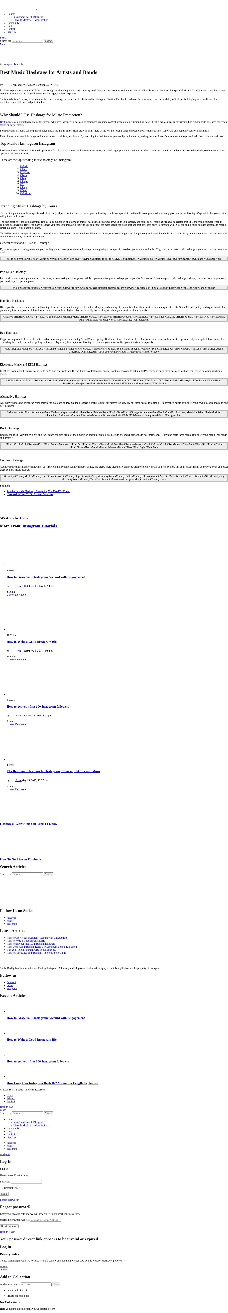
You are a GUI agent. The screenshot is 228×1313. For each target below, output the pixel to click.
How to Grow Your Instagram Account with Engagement (46, 577)
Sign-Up (11, 32)
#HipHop (25, 172)
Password (5, 1181)
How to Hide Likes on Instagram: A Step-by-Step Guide (36, 952)
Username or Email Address (15, 1175)
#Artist (23, 169)
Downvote (20, 594)
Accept (4, 1266)
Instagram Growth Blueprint (28, 17)
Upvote (11, 594)
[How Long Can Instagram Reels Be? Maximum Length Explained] (117, 1072)
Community (13, 23)
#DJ (22, 184)
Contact (11, 29)
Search (48, 41)
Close (3, 1109)
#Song (23, 187)
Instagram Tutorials (40, 526)
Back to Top (6, 1106)
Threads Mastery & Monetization (30, 20)
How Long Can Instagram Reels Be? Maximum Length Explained (42, 946)
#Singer (24, 181)
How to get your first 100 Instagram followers (38, 706)
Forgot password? (9, 1199)
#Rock (23, 175)
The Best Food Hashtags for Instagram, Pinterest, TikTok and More (53, 771)
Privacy (11, 1098)
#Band (23, 190)
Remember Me (11, 1187)
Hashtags (5, 122)
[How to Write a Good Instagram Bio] (117, 613)
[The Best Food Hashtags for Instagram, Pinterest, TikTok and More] (117, 743)
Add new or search (10, 1284)
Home (10, 1095)
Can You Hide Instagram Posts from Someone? (31, 949)
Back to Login (7, 1231)
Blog (9, 26)
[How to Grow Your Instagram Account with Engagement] (117, 549)
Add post (5, 1154)
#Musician (25, 193)
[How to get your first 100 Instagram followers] (117, 678)
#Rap (23, 178)
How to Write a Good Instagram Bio (32, 641)
